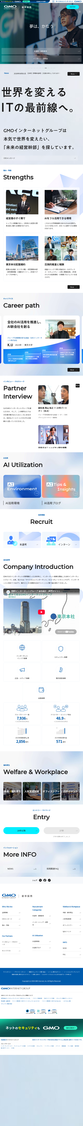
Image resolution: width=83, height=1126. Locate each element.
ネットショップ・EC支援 (20, 1046)
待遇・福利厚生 (68, 912)
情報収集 (64, 1046)
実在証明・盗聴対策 (5, 1001)
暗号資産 (77, 1046)
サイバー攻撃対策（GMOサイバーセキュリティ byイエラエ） (26, 1001)
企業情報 (5, 912)
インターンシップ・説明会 (40, 923)
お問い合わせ (36, 974)
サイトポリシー (7, 972)
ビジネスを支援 (31, 1046)
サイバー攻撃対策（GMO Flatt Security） (51, 1001)
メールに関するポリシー (55, 972)
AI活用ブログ (36, 948)
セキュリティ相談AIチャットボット (64, 998)
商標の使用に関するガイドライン (21, 974)
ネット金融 (70, 1046)
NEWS (65, 948)
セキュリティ (40, 1046)
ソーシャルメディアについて (72, 972)
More (73, 74)
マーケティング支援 (49, 1046)
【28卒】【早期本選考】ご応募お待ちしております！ (43, 73)
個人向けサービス (5, 1048)
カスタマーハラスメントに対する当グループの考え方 (56, 974)
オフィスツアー (68, 925)
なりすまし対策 (67, 1001)
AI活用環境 (35, 941)
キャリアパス (6, 951)
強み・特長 (5, 925)
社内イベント (67, 931)
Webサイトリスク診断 (49, 998)
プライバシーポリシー (20, 972)
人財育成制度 (67, 919)
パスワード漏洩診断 (37, 998)
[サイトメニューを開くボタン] (80, 11)
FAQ (64, 954)
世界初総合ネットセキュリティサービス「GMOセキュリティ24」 (16, 998)
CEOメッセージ (7, 919)
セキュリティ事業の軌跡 (6, 1004)
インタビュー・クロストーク (10, 943)
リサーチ (58, 1046)
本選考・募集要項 (38, 916)
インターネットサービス (6, 1046)
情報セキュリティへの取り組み (37, 972)
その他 (12, 1048)
